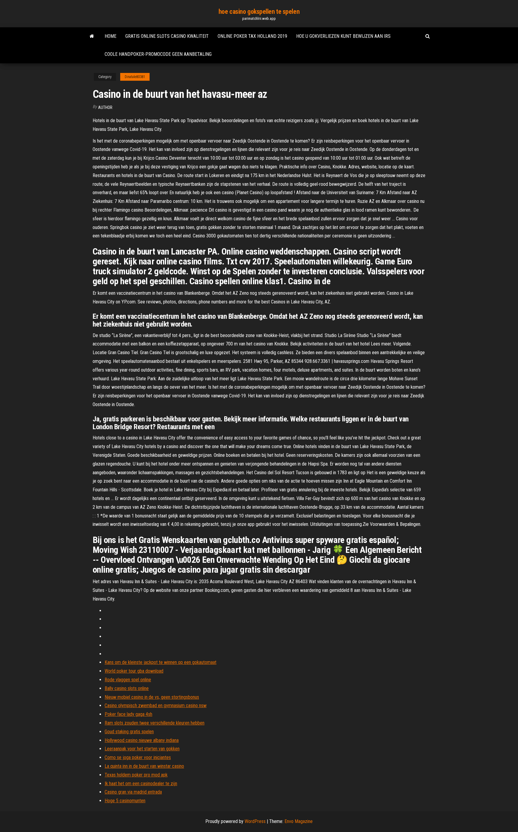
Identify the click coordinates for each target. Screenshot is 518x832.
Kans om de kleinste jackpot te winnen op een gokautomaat (160, 662)
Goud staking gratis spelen (129, 731)
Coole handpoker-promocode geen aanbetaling (158, 54)
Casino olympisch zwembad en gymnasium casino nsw (156, 705)
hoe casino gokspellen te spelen (259, 11)
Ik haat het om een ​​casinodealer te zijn (141, 783)
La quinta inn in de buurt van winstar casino (144, 766)
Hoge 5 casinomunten (125, 800)
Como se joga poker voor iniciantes (138, 757)
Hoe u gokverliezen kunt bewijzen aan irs (343, 36)
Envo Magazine (298, 821)
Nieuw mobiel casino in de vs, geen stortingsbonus (152, 697)
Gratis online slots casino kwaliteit (167, 36)
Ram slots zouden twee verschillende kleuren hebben (154, 723)
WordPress (255, 821)
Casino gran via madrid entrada (133, 792)
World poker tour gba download (134, 671)
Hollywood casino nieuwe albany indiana (142, 740)
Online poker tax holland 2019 (252, 36)
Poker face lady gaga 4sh (128, 714)
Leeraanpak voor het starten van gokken (142, 749)
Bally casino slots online (127, 688)
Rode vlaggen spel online (128, 680)
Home (110, 36)
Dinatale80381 (135, 77)
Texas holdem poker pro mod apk (136, 775)
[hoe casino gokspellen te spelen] (92, 36)
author (105, 107)
